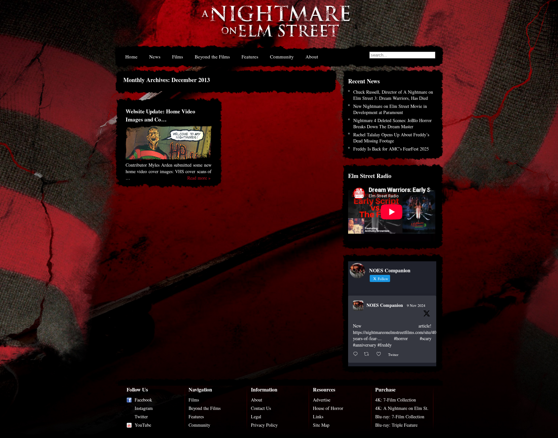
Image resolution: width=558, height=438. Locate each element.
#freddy (384, 345)
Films (177, 56)
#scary (425, 338)
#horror (401, 338)
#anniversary (364, 345)
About (311, 56)
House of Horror (328, 408)
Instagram (144, 408)
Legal (256, 416)
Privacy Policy (264, 425)
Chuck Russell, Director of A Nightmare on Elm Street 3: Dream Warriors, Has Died (393, 95)
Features (250, 56)
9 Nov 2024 (416, 305)
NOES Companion (385, 305)
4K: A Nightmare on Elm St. (402, 408)
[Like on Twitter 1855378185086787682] (381, 354)
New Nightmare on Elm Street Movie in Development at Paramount (390, 109)
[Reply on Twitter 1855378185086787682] (356, 354)
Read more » (199, 178)
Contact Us (261, 408)
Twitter (141, 416)
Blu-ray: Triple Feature (396, 425)
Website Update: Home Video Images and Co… (160, 115)
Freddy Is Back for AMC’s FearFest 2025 (391, 149)
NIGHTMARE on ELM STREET (275, 25)
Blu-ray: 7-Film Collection (399, 416)
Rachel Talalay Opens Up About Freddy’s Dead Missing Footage (391, 137)
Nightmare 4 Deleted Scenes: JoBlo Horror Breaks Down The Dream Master (392, 123)
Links (318, 416)
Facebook (143, 400)
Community (282, 56)
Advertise (321, 400)
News (154, 56)
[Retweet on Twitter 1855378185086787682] (368, 354)
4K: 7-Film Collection (395, 400)
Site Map (321, 425)
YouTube (143, 425)
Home (131, 56)
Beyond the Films (212, 56)
